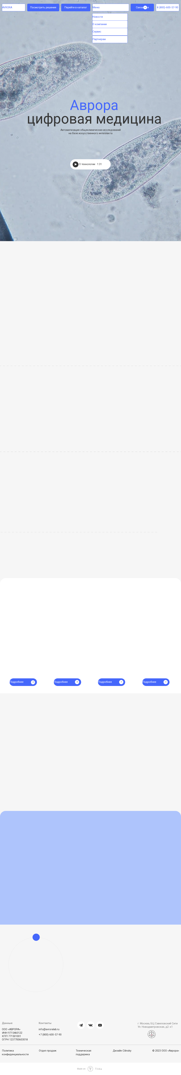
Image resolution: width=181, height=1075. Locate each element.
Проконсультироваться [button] (140, 614)
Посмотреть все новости (158, 823)
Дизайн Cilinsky (122, 1050)
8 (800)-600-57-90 (167, 7)
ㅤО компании (99, 24)
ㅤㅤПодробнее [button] (105, 681)
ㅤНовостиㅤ (97, 16)
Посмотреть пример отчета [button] (32, 557)
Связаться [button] (142, 7)
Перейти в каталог (75, 7)
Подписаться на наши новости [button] (103, 823)
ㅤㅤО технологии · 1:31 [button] (90, 164)
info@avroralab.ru (49, 1029)
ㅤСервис (96, 31)
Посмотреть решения (43, 7)
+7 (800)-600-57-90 (50, 1034)
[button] (140, 391)
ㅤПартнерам (99, 39)
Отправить (96, 983)
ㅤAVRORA (7, 7)
